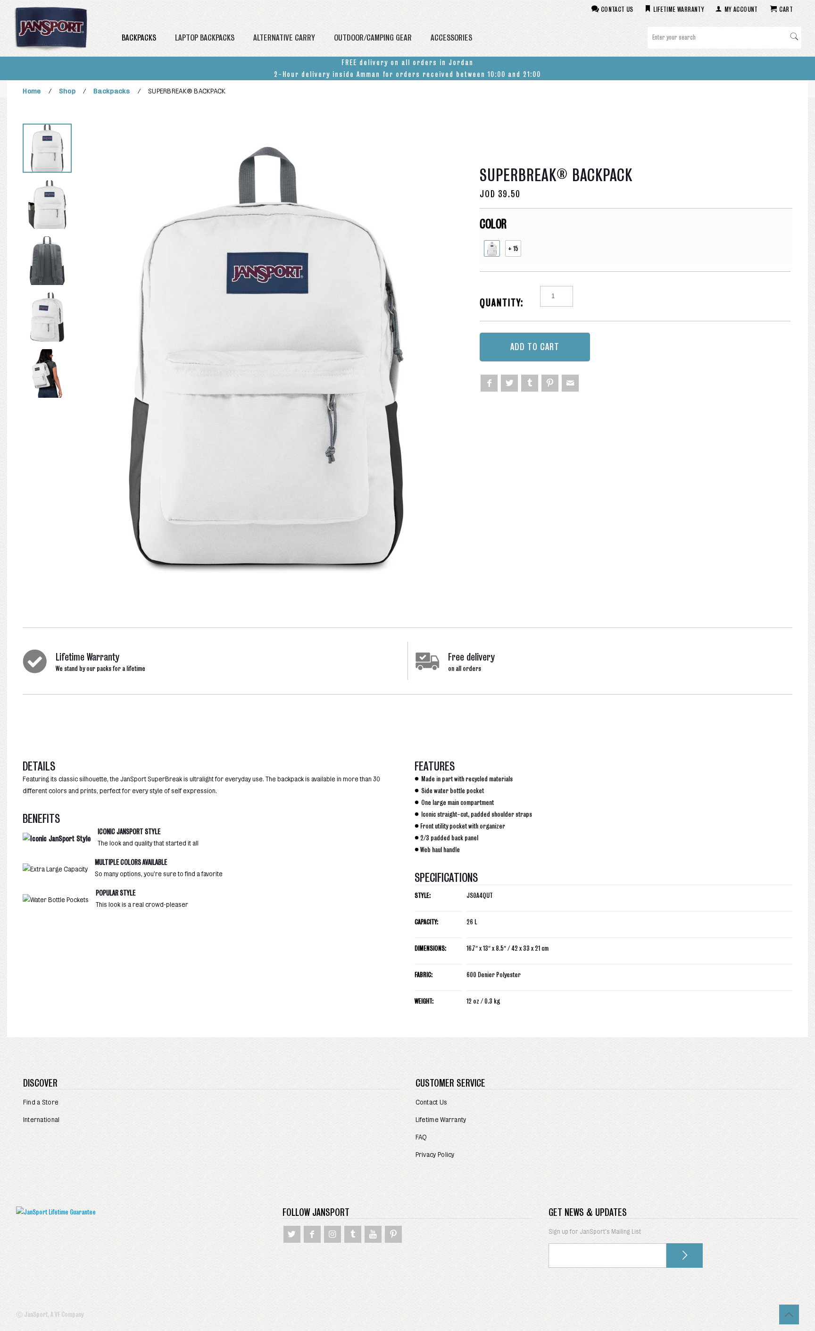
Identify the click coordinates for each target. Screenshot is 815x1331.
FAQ (421, 1137)
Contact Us (432, 1102)
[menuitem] (211, 1102)
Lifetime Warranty (441, 1119)
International (41, 1119)
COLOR (493, 224)
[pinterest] (549, 383)
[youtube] (373, 1234)
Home (32, 91)
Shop (67, 91)
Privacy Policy (435, 1154)
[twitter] (509, 383)
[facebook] (489, 383)
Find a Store (41, 1102)
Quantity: (502, 302)
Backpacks (111, 91)
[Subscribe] (684, 1255)
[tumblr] (529, 383)
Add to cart (534, 347)
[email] (570, 383)
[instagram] (332, 1234)
